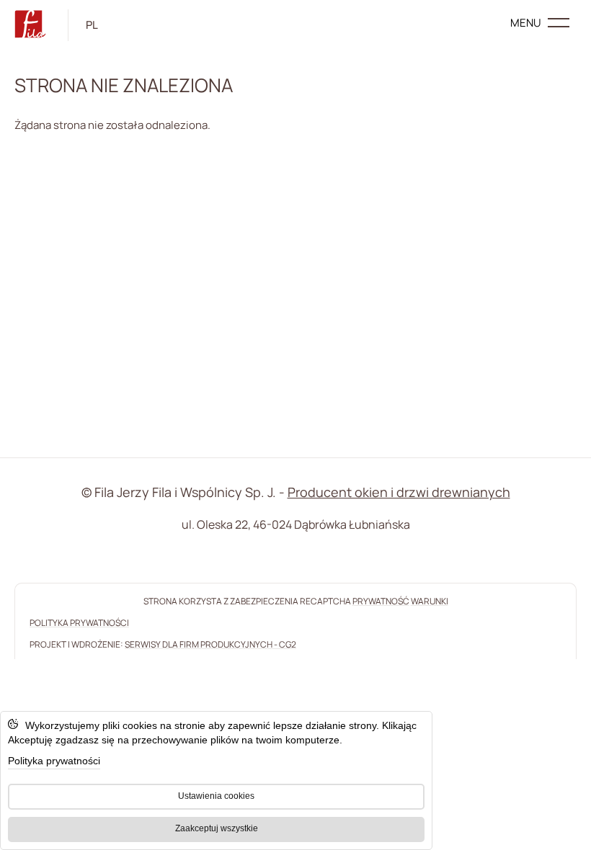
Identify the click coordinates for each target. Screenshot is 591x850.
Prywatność (380, 601)
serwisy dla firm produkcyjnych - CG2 (210, 644)
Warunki (429, 601)
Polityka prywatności (54, 760)
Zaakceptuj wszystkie (216, 828)
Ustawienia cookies (216, 796)
